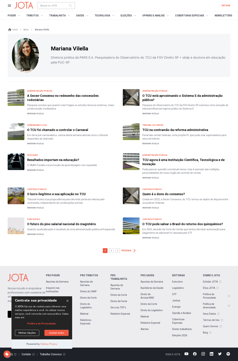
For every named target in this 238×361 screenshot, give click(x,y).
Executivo (177, 281)
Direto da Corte (88, 297)
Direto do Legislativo (86, 306)
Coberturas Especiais (178, 321)
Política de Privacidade (209, 296)
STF (174, 294)
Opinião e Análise (181, 313)
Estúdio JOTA (210, 281)
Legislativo (178, 288)
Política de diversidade (209, 306)
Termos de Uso (211, 320)
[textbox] (54, 5)
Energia (176, 306)
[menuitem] (14, 15)
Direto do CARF (88, 291)
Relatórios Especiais (85, 322)
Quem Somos (210, 326)
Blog (205, 332)
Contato (26, 354)
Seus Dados (209, 313)
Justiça (176, 300)
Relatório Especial (120, 313)
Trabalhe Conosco (51, 354)
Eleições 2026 (179, 335)
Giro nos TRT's (118, 307)
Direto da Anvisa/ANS (147, 296)
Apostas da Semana (57, 281)
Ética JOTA (209, 288)
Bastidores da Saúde (152, 288)
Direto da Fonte (118, 301)
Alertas (145, 329)
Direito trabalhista (182, 329)
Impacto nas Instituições (53, 290)
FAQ (10, 354)
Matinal (84, 313)
